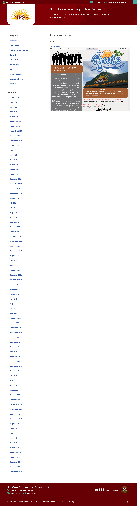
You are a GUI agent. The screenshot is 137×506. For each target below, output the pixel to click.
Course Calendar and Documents (22, 50)
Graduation (14, 60)
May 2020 (13, 380)
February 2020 (15, 395)
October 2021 (15, 337)
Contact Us (105, 15)
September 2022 (16, 289)
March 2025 (14, 165)
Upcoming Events (16, 79)
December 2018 (16, 462)
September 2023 (16, 251)
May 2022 (13, 304)
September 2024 (16, 193)
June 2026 (13, 102)
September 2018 (16, 472)
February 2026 (15, 121)
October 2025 (15, 136)
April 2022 (13, 308)
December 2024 (16, 179)
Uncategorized (15, 74)
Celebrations (14, 45)
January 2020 (15, 400)
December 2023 (16, 237)
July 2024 (13, 203)
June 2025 (13, 150)
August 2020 (14, 371)
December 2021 (16, 328)
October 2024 (15, 189)
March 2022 (14, 313)
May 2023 (13, 265)
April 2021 (13, 352)
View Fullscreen (55, 46)
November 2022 (16, 280)
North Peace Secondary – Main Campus (75, 9)
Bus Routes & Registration (117, 2)
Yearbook (13, 84)
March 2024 (14, 222)
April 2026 (13, 112)
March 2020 (14, 390)
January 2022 (15, 323)
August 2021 (14, 347)
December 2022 (16, 275)
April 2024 (13, 217)
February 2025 (15, 169)
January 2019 (15, 457)
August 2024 (14, 198)
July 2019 (13, 428)
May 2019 (13, 438)
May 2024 (13, 213)
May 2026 (13, 107)
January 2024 (15, 232)
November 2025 (16, 131)
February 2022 (15, 318)
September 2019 (16, 419)
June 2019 (13, 433)
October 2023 (15, 246)
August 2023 (14, 256)
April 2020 (13, 385)
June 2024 (13, 208)
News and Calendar (89, 15)
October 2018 (15, 467)
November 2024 (16, 184)
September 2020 (16, 366)
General (13, 55)
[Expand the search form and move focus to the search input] (135, 2)
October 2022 (15, 284)
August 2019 (14, 424)
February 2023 (15, 270)
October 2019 (15, 414)
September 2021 (16, 342)
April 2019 (13, 443)
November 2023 (16, 241)
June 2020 (13, 376)
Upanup (71, 502)
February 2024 (15, 227)
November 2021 (16, 332)
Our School (55, 15)
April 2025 (13, 160)
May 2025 (13, 155)
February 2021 (15, 356)
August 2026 (14, 97)
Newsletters (14, 65)
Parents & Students (58, 18)
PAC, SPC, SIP (15, 69)
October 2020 (15, 361)
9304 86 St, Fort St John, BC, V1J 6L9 (23, 490)
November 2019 (16, 409)
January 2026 (15, 126)
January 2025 (15, 174)
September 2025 (16, 141)
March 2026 (14, 117)
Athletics (13, 41)
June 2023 (13, 261)
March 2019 (14, 448)
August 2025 (14, 145)
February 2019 (15, 452)
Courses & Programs (70, 15)
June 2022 (13, 299)
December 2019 (16, 404)
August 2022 (14, 294)
